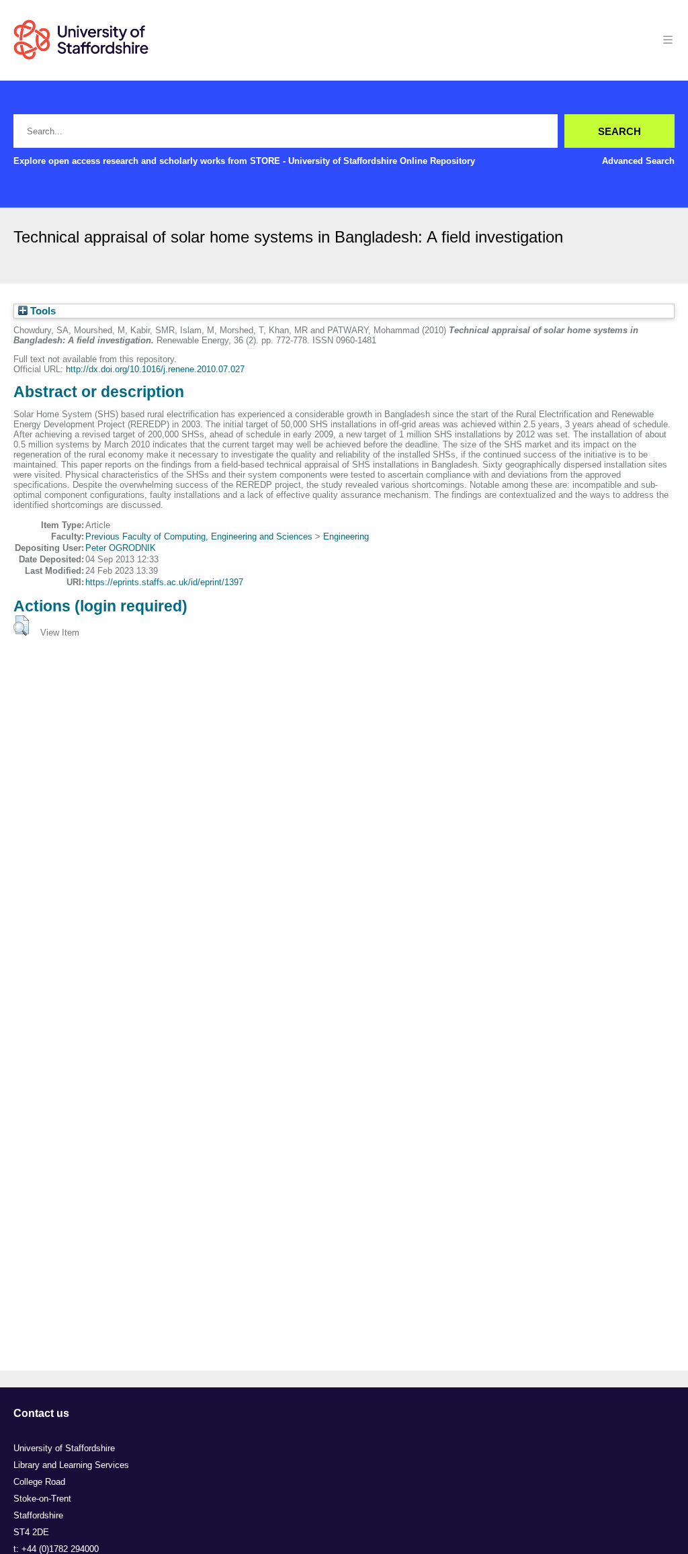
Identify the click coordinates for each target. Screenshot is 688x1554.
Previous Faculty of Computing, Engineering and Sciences (198, 536)
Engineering (346, 536)
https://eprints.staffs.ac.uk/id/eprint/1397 (164, 582)
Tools (42, 311)
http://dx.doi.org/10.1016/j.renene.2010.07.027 (155, 369)
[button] (21, 625)
